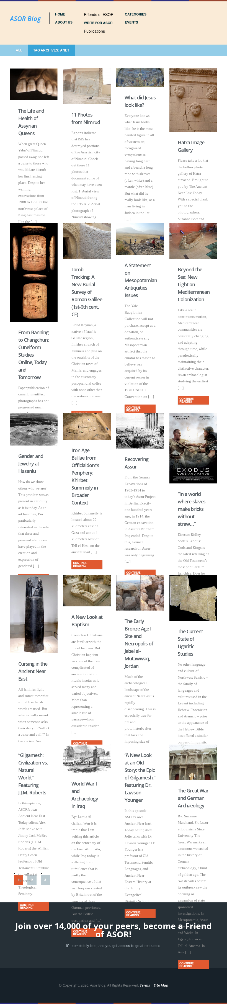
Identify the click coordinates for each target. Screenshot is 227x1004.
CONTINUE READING (133, 409)
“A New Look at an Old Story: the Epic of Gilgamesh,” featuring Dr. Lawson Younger (140, 777)
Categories (135, 14)
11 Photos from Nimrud (85, 118)
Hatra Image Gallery (191, 146)
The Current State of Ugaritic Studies (190, 642)
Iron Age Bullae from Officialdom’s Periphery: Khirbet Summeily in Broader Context (85, 476)
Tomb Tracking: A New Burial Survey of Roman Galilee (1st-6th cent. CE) (86, 292)
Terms (145, 985)
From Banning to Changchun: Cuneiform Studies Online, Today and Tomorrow (33, 354)
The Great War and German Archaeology (193, 798)
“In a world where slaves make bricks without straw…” (191, 509)
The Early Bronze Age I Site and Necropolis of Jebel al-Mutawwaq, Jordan (139, 643)
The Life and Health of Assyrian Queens (31, 122)
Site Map (161, 985)
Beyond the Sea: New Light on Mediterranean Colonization (193, 284)
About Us (64, 22)
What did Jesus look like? (140, 101)
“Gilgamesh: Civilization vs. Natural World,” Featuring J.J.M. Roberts (33, 774)
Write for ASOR (98, 22)
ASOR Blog (25, 18)
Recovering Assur (136, 463)
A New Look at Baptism (86, 621)
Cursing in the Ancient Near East (32, 671)
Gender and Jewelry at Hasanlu (30, 463)
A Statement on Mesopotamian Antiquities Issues (140, 280)
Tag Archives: (51, 50)
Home (60, 14)
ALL (19, 50)
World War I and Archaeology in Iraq (84, 794)
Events (131, 22)
